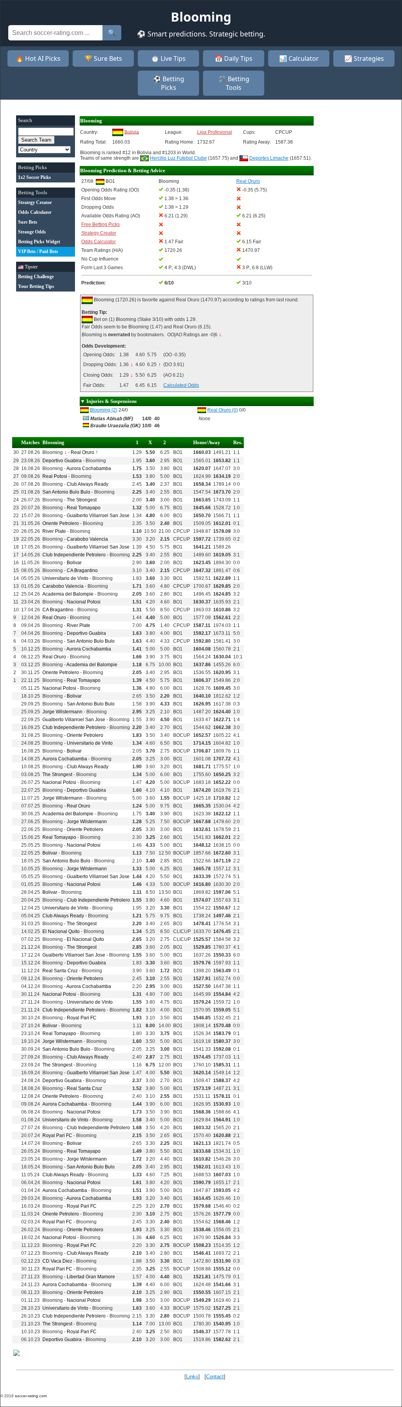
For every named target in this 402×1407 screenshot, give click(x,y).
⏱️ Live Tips (168, 58)
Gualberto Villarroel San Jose (98, 515)
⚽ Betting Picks (168, 83)
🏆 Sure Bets (103, 58)
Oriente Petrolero (60, 523)
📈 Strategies (364, 58)
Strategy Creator (98, 233)
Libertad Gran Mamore (91, 1276)
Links (192, 1377)
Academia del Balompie (67, 594)
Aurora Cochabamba (88, 468)
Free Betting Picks (100, 224)
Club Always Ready (87, 484)
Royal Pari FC (82, 1018)
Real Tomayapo (83, 507)
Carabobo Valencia (87, 539)
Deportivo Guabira (62, 460)
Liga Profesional (214, 132)
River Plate (54, 531)
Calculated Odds (181, 385)
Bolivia (131, 132)
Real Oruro (82, 452)
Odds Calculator (98, 241)
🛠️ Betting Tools (233, 83)
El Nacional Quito (61, 931)
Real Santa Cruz (60, 970)
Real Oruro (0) (222, 410)
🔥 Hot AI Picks (38, 58)
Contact (215, 1377)
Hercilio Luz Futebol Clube (178, 158)
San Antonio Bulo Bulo (66, 492)
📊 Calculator (299, 58)
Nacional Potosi (83, 602)
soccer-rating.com (31, 1396)
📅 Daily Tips (233, 58)
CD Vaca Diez (57, 1261)
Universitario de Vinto (65, 578)
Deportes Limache (269, 158)
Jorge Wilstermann (62, 711)
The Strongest (82, 500)
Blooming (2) (103, 410)
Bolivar (74, 562)
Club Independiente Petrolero (74, 555)
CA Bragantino (82, 570)
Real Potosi (54, 476)
